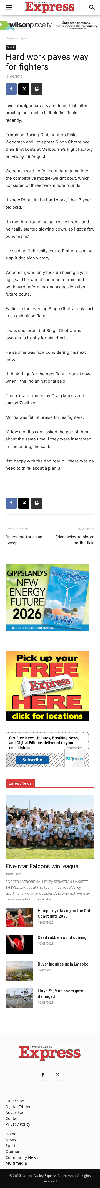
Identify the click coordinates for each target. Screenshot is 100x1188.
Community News (22, 1157)
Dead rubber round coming (62, 937)
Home (10, 38)
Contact (13, 1118)
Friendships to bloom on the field (75, 539)
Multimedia (16, 1163)
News (11, 1139)
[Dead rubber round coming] (19, 944)
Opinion (13, 1151)
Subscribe (15, 1100)
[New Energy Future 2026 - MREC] (47, 631)
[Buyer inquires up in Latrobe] (19, 971)
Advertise (14, 1112)
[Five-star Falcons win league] (50, 827)
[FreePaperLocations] (47, 719)
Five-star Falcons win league (42, 866)
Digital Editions (20, 1106)
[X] (23, 89)
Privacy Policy (18, 1124)
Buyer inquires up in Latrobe (63, 964)
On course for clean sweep (24, 539)
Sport (24, 38)
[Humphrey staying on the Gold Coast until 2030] (19, 917)
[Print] (36, 89)
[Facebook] (11, 89)
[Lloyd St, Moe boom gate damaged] (19, 998)
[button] (9, 7)
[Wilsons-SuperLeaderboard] (50, 25)
